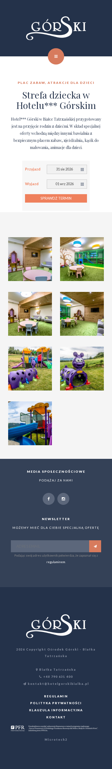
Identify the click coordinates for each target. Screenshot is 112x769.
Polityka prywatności (56, 703)
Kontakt (56, 717)
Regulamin (56, 696)
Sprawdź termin (56, 198)
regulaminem (55, 562)
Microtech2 (56, 739)
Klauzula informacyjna (56, 710)
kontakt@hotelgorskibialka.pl (58, 683)
